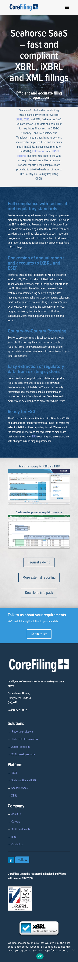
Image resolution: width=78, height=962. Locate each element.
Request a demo (39, 562)
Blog (13, 837)
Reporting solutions (22, 732)
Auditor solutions (20, 747)
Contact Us (17, 844)
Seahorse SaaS (19, 788)
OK (40, 956)
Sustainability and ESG (23, 780)
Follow (22, 859)
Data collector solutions (24, 739)
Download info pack (39, 592)
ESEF (14, 773)
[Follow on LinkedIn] (11, 860)
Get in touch (39, 634)
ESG (34, 436)
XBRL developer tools (23, 754)
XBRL (19, 119)
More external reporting (39, 577)
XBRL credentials (20, 829)
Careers (15, 821)
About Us (16, 814)
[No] (73, 950)
